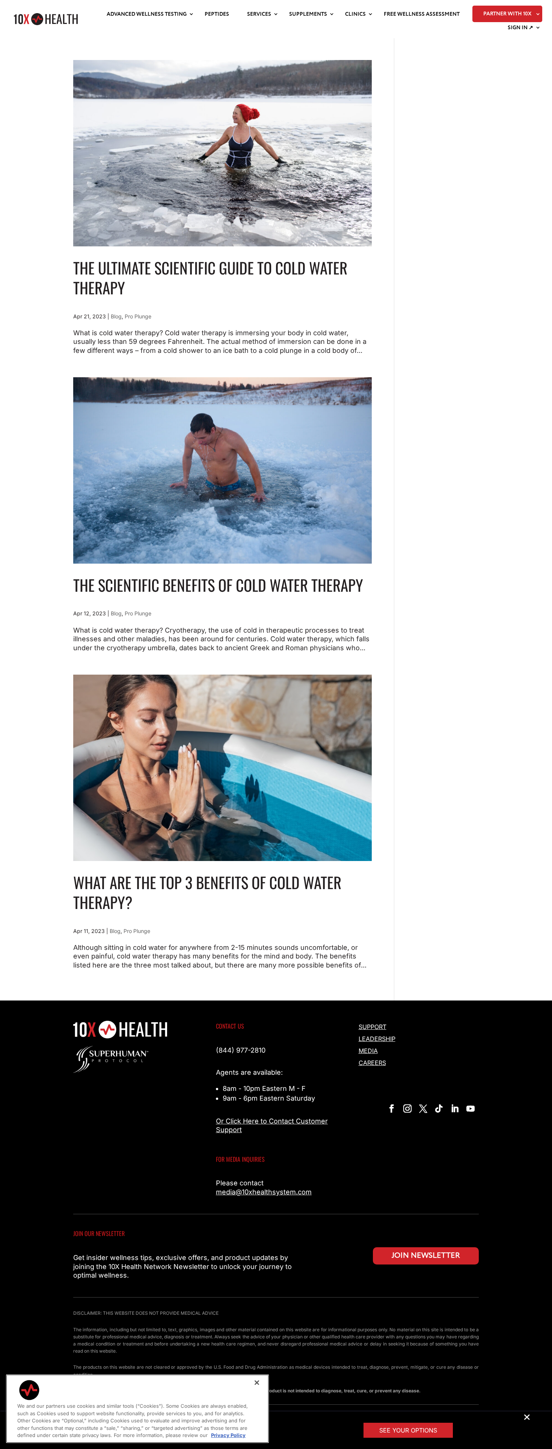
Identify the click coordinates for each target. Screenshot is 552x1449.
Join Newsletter (426, 1255)
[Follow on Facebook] (391, 1108)
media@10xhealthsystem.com (264, 1192)
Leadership (377, 1038)
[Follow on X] (423, 1108)
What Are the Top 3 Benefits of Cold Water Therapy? (207, 892)
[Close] (257, 1382)
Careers (372, 1062)
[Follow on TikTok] (439, 1108)
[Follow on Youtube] (470, 1108)
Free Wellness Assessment (422, 14)
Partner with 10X (507, 14)
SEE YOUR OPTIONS (408, 1430)
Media (368, 1050)
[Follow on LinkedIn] (454, 1108)
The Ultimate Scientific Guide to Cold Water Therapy (210, 277)
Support (372, 1026)
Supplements (308, 14)
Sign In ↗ (520, 28)
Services (259, 14)
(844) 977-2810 (240, 1050)
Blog (116, 316)
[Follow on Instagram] (407, 1108)
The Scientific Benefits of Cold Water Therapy (218, 584)
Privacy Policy (228, 1435)
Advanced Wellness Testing (147, 14)
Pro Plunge (138, 316)
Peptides (217, 14)
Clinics (355, 14)
